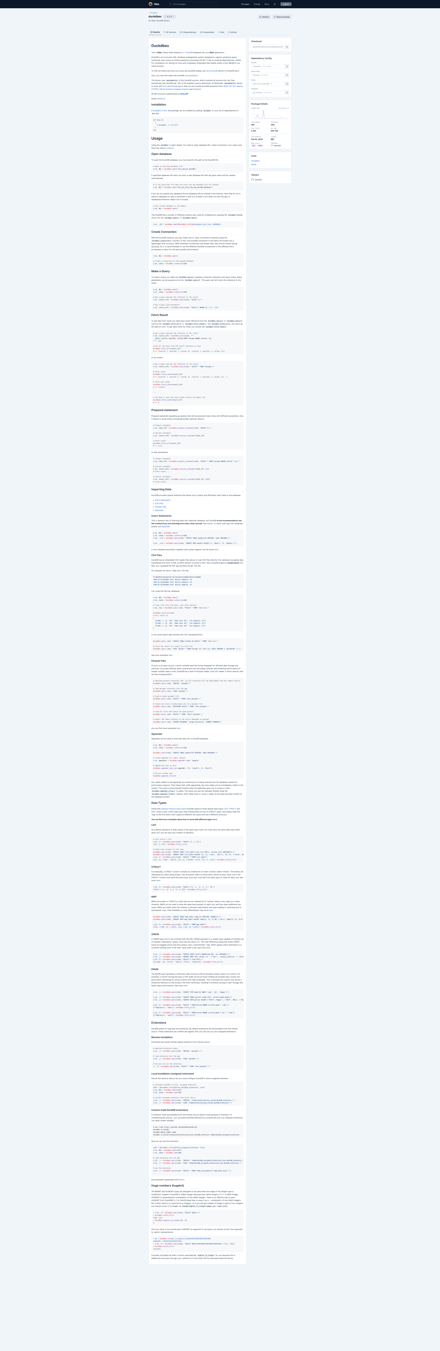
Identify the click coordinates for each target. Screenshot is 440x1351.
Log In (286, 4)
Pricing (257, 4)
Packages (245, 4)
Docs (267, 4)
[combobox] (192, 4)
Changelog (255, 161)
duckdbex (155, 16)
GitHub (253, 164)
